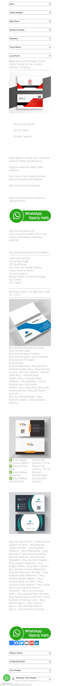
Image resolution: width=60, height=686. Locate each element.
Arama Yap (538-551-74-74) (41, 461)
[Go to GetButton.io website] (6, 683)
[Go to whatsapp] (6, 677)
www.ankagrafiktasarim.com (16, 684)
